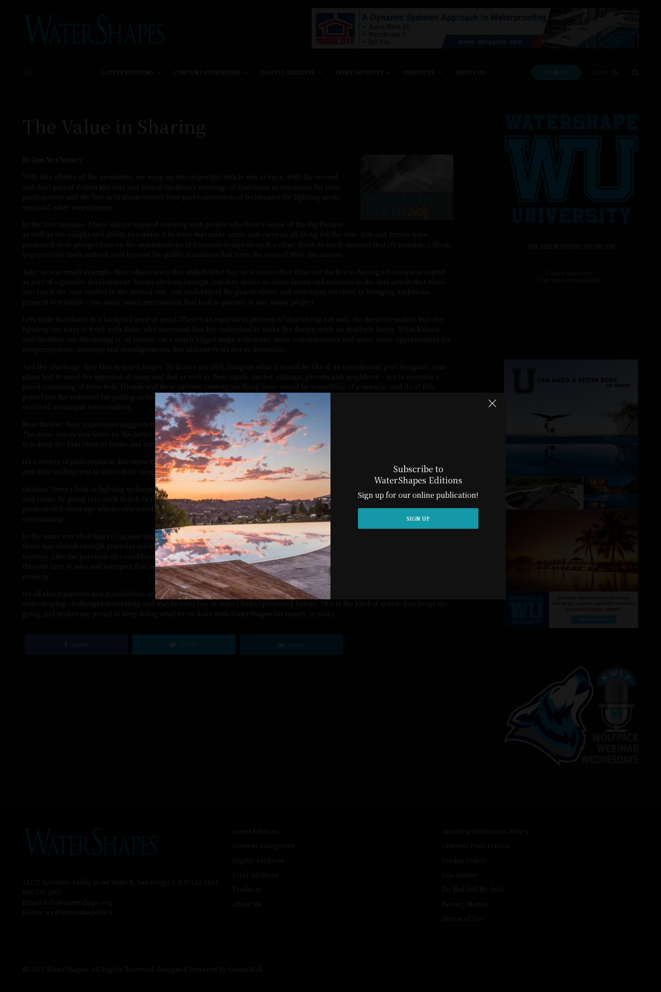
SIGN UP (418, 518)
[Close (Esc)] (492, 407)
